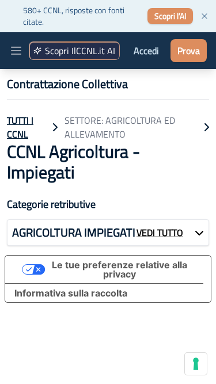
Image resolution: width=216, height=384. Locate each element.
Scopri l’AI (170, 16)
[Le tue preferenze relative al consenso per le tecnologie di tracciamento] (196, 364)
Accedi (146, 51)
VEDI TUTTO (160, 232)
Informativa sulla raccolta (70, 293)
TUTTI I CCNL (20, 127)
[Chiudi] (204, 16)
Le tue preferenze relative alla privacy (119, 269)
